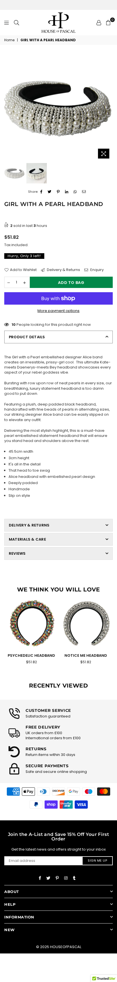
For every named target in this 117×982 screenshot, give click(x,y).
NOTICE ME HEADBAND (85, 655)
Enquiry (96, 269)
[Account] (99, 22)
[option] (58, 107)
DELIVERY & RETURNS (29, 525)
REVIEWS (17, 553)
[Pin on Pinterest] (58, 192)
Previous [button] (8, 107)
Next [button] (108, 107)
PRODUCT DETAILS (27, 337)
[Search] (16, 22)
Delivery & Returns (63, 269)
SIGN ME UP (97, 860)
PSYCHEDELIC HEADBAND (31, 655)
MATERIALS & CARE (27, 539)
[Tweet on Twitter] (49, 192)
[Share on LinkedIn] (67, 192)
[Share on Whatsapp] (75, 192)
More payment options (58, 310)
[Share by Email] (84, 192)
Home (9, 40)
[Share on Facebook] (41, 192)
